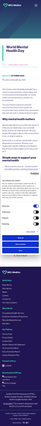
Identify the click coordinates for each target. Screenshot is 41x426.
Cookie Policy (7, 341)
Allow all (20, 238)
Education (6, 324)
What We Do (7, 285)
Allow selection (20, 244)
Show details (30, 232)
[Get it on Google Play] (10, 384)
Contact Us (6, 299)
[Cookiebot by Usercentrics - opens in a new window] (30, 174)
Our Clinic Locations (9, 303)
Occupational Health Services (13, 313)
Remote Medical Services (11, 320)
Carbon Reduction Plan (10, 355)
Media (4, 65)
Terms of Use (7, 334)
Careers (5, 296)
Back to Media (21, 256)
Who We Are (7, 289)
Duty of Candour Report (11, 352)
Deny (20, 250)
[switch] (36, 212)
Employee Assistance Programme (15, 317)
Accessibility (7, 404)
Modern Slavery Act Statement (13, 345)
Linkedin (8, 366)
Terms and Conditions (10, 348)
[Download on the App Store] (10, 378)
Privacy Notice (7, 338)
